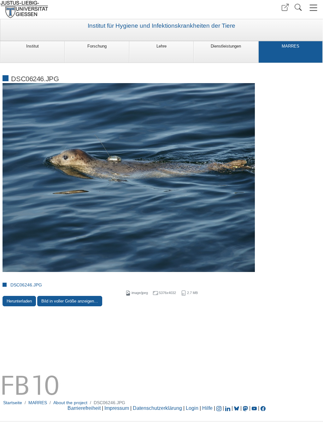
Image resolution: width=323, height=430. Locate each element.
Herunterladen (19, 301)
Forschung (97, 46)
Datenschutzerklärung (157, 408)
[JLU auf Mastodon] (246, 408)
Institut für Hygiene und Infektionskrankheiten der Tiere (161, 26)
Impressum (116, 408)
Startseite (12, 402)
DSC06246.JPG (26, 284)
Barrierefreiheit (84, 408)
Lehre (161, 46)
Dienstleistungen (226, 46)
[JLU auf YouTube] (254, 408)
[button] (285, 7)
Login (193, 408)
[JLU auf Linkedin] (228, 408)
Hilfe (207, 408)
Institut (32, 46)
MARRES (290, 46)
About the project (70, 402)
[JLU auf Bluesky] (237, 408)
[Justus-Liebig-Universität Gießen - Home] (80, 9)
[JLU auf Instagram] (219, 408)
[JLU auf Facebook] (263, 408)
